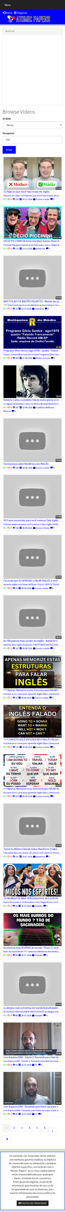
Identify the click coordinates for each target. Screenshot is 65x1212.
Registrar (22, 12)
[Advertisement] (32, 69)
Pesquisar (8, 133)
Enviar (9, 149)
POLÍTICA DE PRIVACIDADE (34, 1203)
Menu (8, 6)
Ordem (7, 118)
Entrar (8, 12)
